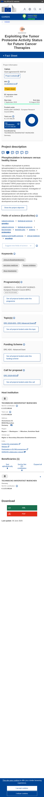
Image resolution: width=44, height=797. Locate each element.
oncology (9, 238)
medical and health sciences (12, 236)
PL (26, 152)
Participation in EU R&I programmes (17, 449)
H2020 (7, 22)
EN (8, 152)
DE (3, 152)
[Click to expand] (40, 477)
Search (35, 9)
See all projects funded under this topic (21, 329)
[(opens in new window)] (9, 8)
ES (12, 152)
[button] (29, 9)
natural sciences (8, 221)
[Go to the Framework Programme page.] (22, 30)
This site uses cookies (11, 780)
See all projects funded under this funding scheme (19, 357)
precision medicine (11, 265)
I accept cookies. (22, 788)
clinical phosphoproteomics (14, 260)
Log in (24, 9)
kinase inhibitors (29, 265)
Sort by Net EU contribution (22, 466)
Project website (11, 76)
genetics (5, 223)
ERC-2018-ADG (10, 376)
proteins (32, 230)
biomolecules (20, 230)
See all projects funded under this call (20, 382)
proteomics (6, 232)
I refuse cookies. (22, 793)
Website (7, 447)
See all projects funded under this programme (19, 300)
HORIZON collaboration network (15, 452)
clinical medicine (33, 236)
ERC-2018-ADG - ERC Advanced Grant (19, 323)
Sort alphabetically (7, 465)
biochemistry (6, 230)
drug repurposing (10, 271)
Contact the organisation (13, 444)
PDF (24, 514)
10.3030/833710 (9, 84)
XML (24, 508)
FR (17, 152)
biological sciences (25, 221)
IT (21, 152)
